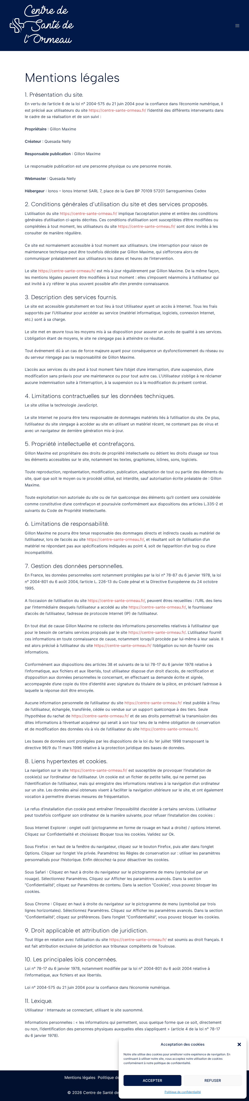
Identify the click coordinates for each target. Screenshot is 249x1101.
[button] (239, 1044)
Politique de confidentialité (183, 1092)
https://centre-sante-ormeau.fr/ (117, 110)
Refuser (213, 1080)
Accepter (152, 1080)
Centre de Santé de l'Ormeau (48, 25)
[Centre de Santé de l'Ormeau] (17, 25)
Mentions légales (79, 1077)
